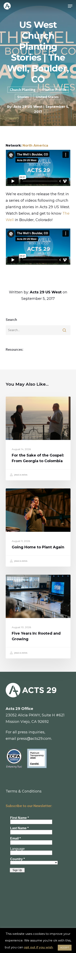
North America (35, 145)
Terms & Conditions (24, 791)
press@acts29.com (34, 738)
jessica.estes (20, 474)
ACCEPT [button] (64, 947)
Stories (23, 97)
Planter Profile (54, 89)
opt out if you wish (38, 947)
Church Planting (22, 89)
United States (47, 97)
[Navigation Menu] (70, 6)
